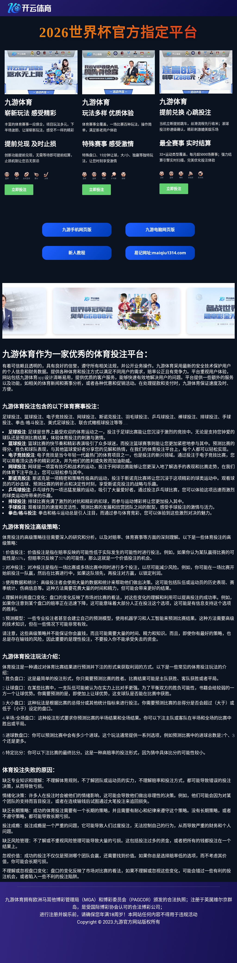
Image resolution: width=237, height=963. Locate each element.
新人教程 (77, 252)
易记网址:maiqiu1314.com (160, 252)
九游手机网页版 (76, 229)
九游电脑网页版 (160, 229)
